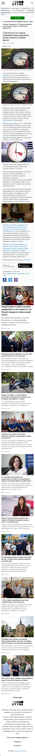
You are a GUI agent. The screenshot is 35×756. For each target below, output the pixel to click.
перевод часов (23, 273)
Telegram (27, 260)
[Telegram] (10, 280)
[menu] (3, 3)
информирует (8, 120)
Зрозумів (17, 18)
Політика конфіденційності (17, 738)
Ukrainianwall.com (20, 751)
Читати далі (17, 697)
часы (4, 275)
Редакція (17, 742)
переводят (7, 75)
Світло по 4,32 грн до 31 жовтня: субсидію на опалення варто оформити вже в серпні (18, 20)
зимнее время (12, 273)
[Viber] (16, 280)
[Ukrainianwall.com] (18, 3)
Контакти (17, 746)
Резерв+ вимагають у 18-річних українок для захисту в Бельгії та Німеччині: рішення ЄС (17, 26)
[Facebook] (5, 280)
